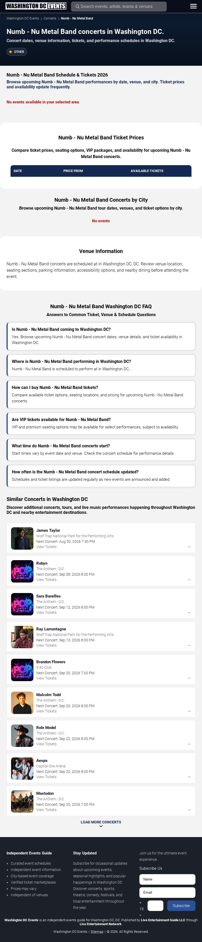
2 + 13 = (141, 905)
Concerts (50, 18)
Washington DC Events (23, 18)
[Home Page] (35, 6)
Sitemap (97, 932)
